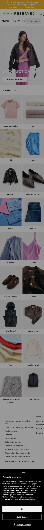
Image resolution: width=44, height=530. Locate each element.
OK (21, 509)
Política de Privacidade (26, 499)
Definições (22, 517)
